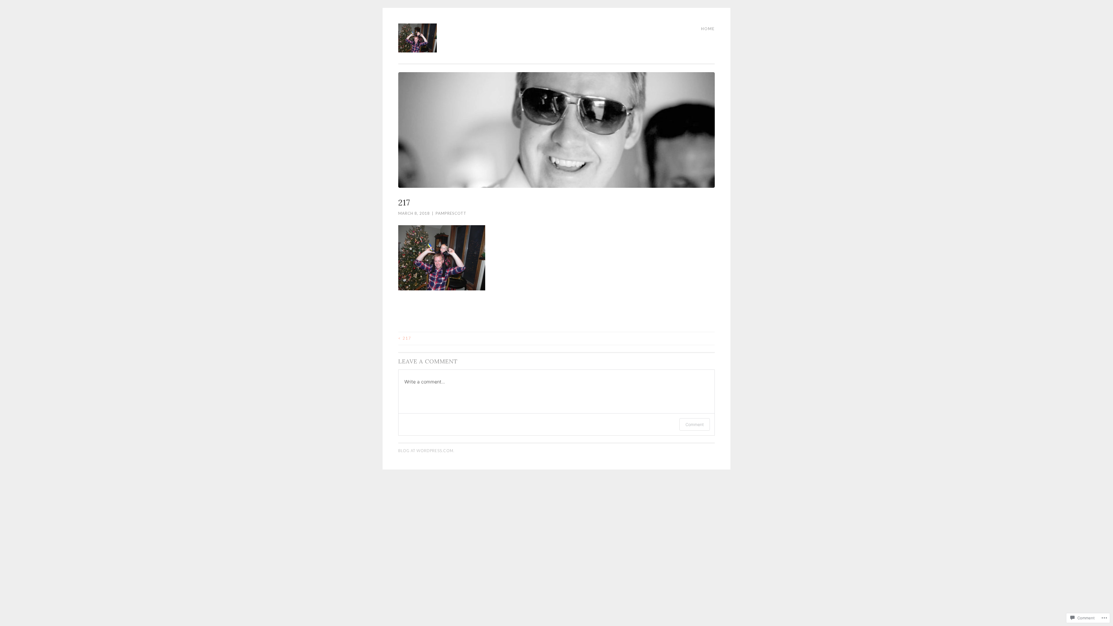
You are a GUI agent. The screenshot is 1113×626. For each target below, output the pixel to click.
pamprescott (451, 213)
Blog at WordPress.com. (426, 450)
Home (708, 28)
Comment (694, 424)
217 (404, 338)
